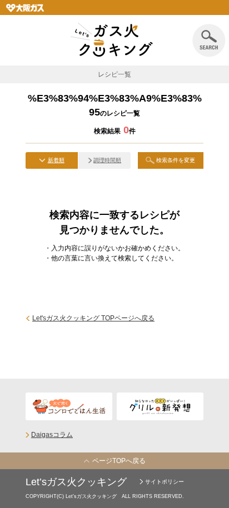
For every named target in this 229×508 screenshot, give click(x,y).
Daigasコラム (52, 435)
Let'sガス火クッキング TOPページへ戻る (93, 318)
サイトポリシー (164, 482)
